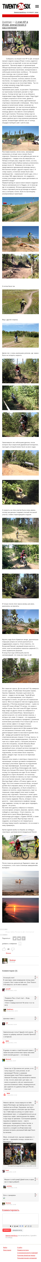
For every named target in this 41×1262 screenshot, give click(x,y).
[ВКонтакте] (19, 938)
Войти (5, 1247)
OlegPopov (10, 1009)
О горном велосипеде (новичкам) (27, 1253)
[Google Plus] (23, 938)
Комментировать (10, 1210)
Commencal (30, 932)
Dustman (7, 22)
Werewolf (8, 1059)
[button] (10, 1226)
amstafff (8, 989)
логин (36, 12)
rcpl (7, 1023)
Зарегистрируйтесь (20, 12)
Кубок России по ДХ (18, 932)
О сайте (19, 1247)
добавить (7, 1230)
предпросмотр (17, 1230)
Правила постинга (23, 1250)
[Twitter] (15, 938)
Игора (7, 932)
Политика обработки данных (26, 1255)
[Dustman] (4, 963)
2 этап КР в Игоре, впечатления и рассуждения (15, 25)
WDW (7, 1041)
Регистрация (7, 1250)
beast (7, 1170)
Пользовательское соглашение (27, 1258)
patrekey (9, 1186)
